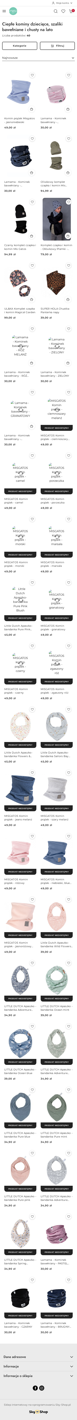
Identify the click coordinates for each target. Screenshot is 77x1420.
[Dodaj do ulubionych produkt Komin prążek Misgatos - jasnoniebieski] (32, 75)
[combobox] (38, 58)
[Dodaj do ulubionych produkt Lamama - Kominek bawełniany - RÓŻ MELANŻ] (32, 328)
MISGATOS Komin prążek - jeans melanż (18, 817)
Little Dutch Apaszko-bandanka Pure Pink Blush (18, 627)
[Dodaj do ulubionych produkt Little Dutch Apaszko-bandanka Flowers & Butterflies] (32, 709)
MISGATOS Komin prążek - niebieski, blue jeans (55, 881)
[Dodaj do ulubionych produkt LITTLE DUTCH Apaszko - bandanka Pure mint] (68, 1089)
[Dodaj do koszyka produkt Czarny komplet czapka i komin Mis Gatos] (31, 236)
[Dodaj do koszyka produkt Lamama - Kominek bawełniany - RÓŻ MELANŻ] (31, 363)
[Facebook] (35, 1388)
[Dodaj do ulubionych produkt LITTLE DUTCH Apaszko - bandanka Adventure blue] (32, 963)
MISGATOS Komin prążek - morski (16, 564)
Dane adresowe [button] (15, 1357)
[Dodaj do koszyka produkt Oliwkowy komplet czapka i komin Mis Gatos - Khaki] (68, 172)
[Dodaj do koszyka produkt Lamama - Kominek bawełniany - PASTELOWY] (68, 109)
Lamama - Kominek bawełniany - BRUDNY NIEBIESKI (55, 1325)
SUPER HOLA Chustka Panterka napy (55, 310)
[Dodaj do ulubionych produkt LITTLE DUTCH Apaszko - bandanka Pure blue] (32, 1089)
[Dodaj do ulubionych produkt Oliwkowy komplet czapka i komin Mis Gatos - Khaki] (68, 138)
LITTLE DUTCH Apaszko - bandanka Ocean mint (57, 1008)
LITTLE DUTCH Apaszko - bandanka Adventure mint (57, 1071)
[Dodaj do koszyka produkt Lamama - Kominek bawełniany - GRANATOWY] (31, 426)
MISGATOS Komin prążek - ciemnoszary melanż (54, 437)
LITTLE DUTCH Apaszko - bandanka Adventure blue (20, 1008)
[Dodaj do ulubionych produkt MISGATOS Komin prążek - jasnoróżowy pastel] (32, 899)
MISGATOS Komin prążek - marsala (52, 564)
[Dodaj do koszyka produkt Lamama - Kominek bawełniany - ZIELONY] (68, 363)
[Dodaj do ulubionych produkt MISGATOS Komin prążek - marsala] (68, 519)
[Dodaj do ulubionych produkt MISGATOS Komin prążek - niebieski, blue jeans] (68, 836)
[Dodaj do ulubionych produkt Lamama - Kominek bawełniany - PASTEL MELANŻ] (68, 1216)
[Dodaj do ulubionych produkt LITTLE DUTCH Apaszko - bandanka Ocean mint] (68, 963)
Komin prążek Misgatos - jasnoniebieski (19, 120)
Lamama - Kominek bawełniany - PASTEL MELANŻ (54, 1261)
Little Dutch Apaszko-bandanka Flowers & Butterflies (18, 754)
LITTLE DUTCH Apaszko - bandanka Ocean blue (20, 1071)
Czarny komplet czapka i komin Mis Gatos (20, 247)
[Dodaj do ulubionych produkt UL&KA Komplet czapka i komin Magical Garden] (32, 265)
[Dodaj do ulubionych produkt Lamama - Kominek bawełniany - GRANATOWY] (32, 392)
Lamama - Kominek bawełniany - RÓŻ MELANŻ (17, 374)
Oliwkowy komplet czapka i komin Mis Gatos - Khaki (53, 183)
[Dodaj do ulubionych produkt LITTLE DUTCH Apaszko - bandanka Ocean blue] (32, 1026)
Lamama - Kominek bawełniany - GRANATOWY (17, 437)
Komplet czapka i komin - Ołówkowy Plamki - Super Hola (56, 247)
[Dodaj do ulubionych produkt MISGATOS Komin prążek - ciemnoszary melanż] (68, 392)
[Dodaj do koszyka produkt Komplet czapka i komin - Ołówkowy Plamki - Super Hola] (68, 236)
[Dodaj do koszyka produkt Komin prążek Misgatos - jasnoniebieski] (31, 109)
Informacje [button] (11, 1366)
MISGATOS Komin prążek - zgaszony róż (54, 690)
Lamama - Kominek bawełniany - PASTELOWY (53, 120)
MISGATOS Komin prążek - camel (16, 500)
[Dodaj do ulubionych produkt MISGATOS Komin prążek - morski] (32, 519)
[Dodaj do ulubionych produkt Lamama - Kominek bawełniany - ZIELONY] (68, 328)
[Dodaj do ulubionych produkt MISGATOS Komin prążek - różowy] (32, 836)
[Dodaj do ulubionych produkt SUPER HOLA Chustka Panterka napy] (68, 265)
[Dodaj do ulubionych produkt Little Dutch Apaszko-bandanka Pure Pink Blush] (32, 582)
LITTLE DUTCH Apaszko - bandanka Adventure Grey (57, 1198)
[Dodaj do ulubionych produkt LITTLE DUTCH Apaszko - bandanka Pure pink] (32, 1153)
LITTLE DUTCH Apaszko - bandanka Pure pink (20, 1198)
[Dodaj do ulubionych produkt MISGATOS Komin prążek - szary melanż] (68, 772)
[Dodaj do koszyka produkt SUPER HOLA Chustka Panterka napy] (68, 299)
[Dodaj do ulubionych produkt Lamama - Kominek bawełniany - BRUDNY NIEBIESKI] (68, 1280)
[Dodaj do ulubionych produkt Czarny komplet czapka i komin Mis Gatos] (32, 202)
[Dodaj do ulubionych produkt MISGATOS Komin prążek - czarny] (32, 646)
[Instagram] (41, 1388)
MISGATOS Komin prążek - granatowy (53, 627)
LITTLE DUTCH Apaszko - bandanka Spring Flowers (20, 1261)
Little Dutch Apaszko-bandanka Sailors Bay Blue (55, 754)
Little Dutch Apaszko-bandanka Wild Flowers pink (56, 944)
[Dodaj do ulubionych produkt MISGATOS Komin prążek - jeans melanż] (32, 772)
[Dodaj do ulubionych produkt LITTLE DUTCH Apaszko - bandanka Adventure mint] (68, 1026)
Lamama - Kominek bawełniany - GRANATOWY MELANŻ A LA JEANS (19, 183)
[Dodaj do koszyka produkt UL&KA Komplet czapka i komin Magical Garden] (31, 299)
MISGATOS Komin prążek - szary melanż (54, 817)
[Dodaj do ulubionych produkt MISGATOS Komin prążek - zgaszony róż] (68, 646)
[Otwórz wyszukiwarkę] (56, 11)
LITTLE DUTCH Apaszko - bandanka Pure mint (57, 1134)
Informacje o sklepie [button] (18, 1376)
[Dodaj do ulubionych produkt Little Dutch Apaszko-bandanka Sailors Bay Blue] (68, 709)
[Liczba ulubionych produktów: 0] (63, 11)
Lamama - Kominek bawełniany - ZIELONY (55, 374)
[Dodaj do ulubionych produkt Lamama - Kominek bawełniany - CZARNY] (32, 1280)
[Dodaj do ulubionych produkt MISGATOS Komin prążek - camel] (32, 455)
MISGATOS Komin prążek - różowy (16, 881)
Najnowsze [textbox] (10, 58)
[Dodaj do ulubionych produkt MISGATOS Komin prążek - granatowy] (68, 582)
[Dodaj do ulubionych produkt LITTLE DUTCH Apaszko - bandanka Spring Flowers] (32, 1216)
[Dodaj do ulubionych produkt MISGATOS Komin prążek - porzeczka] (68, 455)
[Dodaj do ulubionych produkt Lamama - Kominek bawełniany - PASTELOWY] (68, 75)
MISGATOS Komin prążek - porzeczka (52, 500)
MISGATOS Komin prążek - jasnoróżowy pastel (18, 944)
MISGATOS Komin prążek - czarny (16, 690)
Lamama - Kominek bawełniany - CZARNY (18, 1325)
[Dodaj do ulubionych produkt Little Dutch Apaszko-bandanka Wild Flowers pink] (68, 899)
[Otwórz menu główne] (4, 11)
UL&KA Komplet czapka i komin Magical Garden (19, 310)
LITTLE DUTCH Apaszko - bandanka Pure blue (20, 1134)
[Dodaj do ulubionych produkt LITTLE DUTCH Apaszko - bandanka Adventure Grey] (68, 1153)
